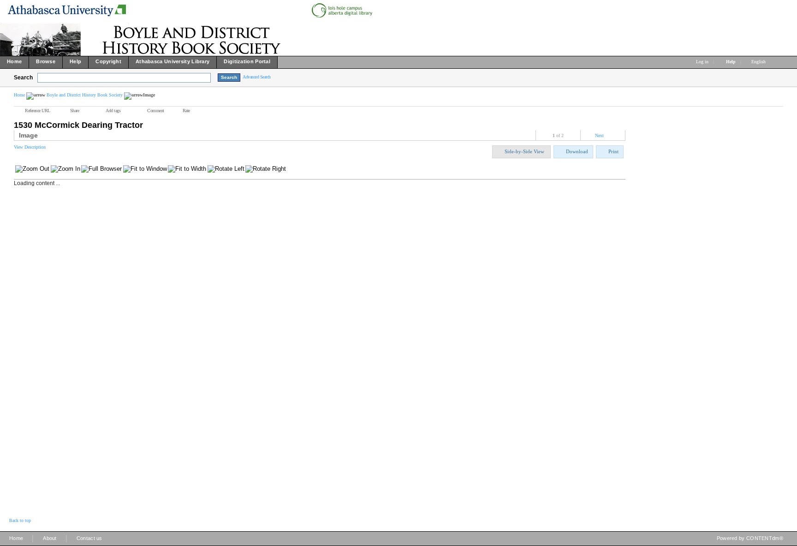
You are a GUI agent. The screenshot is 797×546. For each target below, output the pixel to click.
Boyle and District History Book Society (85, 94)
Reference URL (37, 110)
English (759, 61)
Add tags (113, 110)
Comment (155, 110)
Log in (702, 61)
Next (599, 135)
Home (19, 94)
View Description (30, 147)
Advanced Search (257, 76)
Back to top (20, 520)
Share (74, 110)
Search (23, 77)
